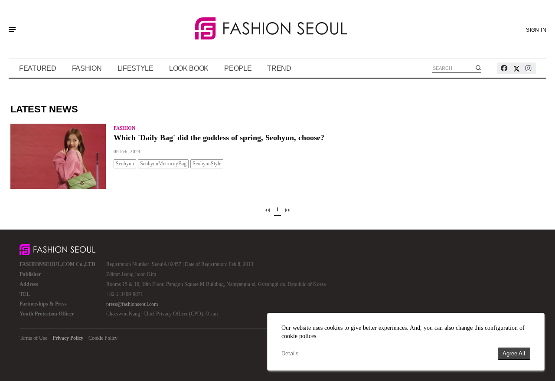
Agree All (514, 353)
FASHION (87, 68)
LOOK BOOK (189, 68)
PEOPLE (237, 68)
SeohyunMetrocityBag (163, 164)
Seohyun (125, 164)
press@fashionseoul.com (132, 304)
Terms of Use (33, 338)
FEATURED (37, 68)
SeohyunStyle (207, 164)
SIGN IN (536, 30)
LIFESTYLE (135, 68)
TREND (279, 68)
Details (290, 353)
